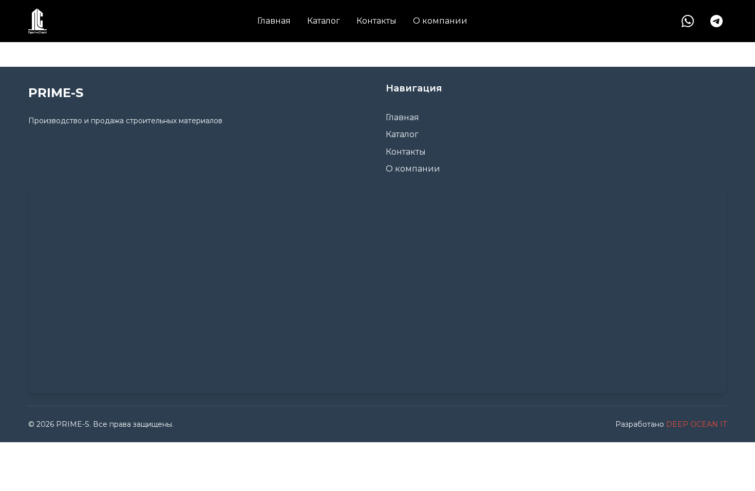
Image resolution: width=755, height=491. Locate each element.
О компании (440, 21)
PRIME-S (55, 92)
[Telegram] (716, 21)
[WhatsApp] (687, 21)
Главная (274, 21)
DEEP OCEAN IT (696, 424)
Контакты (376, 21)
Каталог (323, 21)
